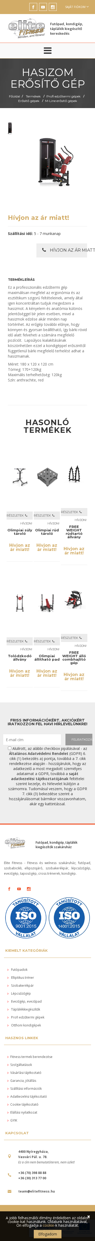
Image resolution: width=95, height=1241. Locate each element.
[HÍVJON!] (26, 515)
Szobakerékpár (22, 985)
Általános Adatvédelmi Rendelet (38, 753)
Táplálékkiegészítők (25, 1009)
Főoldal (14, 96)
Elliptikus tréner (22, 977)
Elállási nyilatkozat (23, 1112)
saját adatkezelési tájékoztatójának (45, 776)
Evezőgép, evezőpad (26, 1001)
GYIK (13, 1120)
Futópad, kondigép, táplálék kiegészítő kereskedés (66, 28)
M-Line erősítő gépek (61, 101)
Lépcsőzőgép (20, 993)
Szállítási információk (26, 1088)
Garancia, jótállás (23, 1080)
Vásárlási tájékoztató (25, 1072)
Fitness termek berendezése (31, 1057)
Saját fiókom (75, 7)
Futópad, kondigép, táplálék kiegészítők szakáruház (57, 844)
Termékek (33, 96)
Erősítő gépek (28, 101)
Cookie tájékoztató (24, 1104)
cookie (48, 1225)
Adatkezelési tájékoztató (28, 1096)
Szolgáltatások (21, 1064)
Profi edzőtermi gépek (63, 96)
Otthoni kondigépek (25, 1025)
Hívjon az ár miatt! (68, 250)
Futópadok (18, 969)
